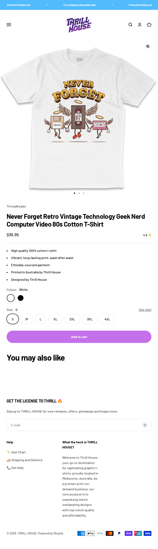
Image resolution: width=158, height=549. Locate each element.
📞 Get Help (15, 468)
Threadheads (16, 206)
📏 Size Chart (16, 452)
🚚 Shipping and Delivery (25, 460)
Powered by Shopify (50, 533)
